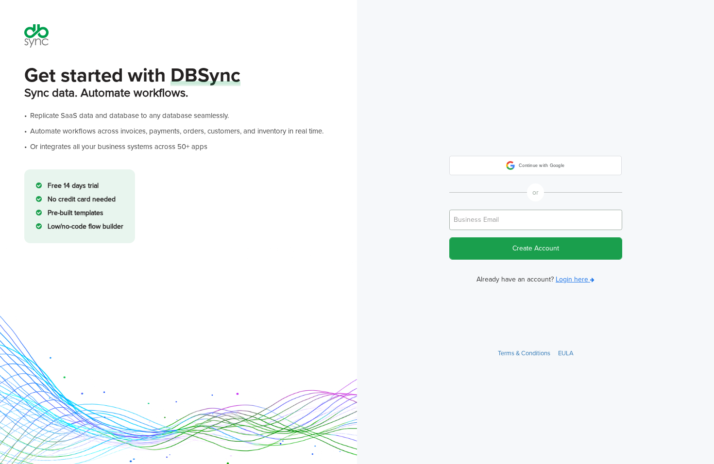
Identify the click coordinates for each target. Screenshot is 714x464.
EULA (566, 353)
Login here (573, 279)
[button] (535, 165)
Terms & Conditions (524, 353)
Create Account (535, 248)
